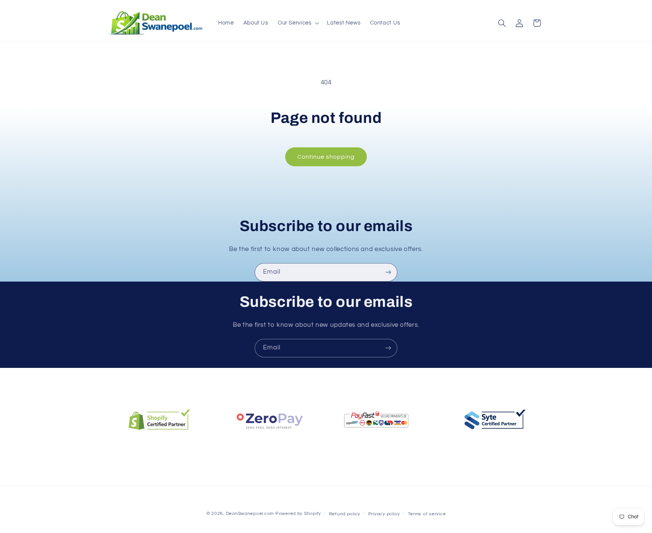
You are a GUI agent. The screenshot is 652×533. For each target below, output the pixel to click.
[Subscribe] (388, 272)
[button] (297, 23)
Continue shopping (326, 157)
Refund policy (345, 514)
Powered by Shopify (298, 514)
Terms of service (427, 514)
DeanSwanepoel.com (250, 514)
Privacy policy (384, 514)
